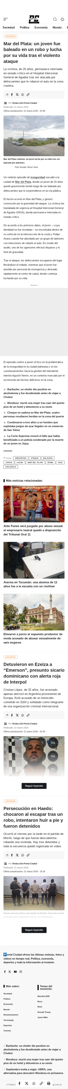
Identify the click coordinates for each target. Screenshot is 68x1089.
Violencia (10, 467)
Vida (60, 462)
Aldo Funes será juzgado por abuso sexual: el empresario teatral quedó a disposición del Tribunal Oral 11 (33, 530)
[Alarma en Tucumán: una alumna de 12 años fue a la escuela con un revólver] (34, 560)
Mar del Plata (23, 181)
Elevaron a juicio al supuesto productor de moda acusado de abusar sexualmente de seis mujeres (32, 638)
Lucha (20, 462)
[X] (10, 972)
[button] (6, 19)
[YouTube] (15, 972)
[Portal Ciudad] (34, 19)
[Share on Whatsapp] (22, 94)
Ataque (35, 458)
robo (50, 462)
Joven (8, 462)
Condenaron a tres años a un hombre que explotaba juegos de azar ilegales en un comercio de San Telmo (33, 426)
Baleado (48, 458)
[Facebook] (4, 972)
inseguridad (38, 177)
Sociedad (10, 36)
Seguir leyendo (34, 786)
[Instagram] (20, 972)
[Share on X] (17, 94)
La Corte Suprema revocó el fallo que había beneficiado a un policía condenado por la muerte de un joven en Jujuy (33, 439)
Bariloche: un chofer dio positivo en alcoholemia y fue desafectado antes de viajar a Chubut (32, 393)
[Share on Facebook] (11, 94)
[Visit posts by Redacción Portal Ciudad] (5, 103)
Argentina (20, 458)
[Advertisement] (34, 7)
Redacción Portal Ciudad (24, 103)
